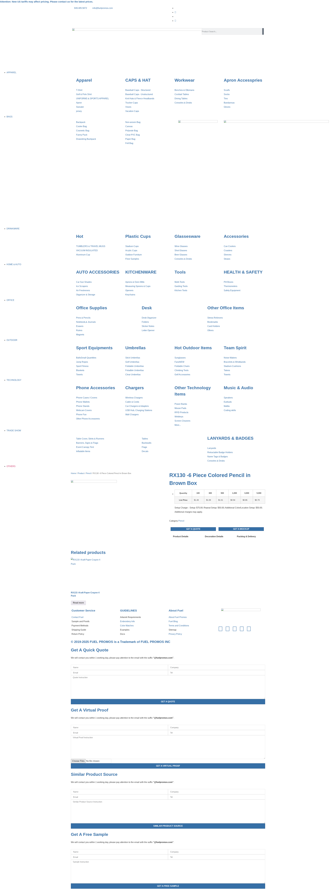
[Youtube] (175, 21)
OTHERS (11, 466)
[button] (168, 68)
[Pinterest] (241, 629)
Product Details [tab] (180, 536)
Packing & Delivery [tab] (246, 536)
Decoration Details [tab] (214, 536)
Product (81, 473)
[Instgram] (175, 12)
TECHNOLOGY (14, 380)
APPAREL (11, 72)
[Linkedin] (234, 629)
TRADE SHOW (14, 430)
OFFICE (10, 300)
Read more (78, 603)
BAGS (9, 117)
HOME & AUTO (14, 264)
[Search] (263, 31)
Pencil (88, 473)
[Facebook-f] (220, 629)
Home (73, 473)
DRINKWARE (13, 229)
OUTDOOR (12, 340)
